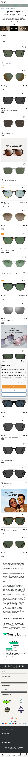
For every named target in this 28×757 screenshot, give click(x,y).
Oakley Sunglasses (15, 623)
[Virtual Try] (23, 47)
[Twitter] (8, 666)
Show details (21, 382)
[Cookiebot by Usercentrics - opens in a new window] (21, 361)
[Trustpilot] (7, 703)
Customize (13, 390)
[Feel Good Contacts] (3, 2)
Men (14, 24)
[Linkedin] (17, 666)
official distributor (18, 607)
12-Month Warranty (14, 5)
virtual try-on (14, 603)
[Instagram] (11, 666)
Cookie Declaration (15, 749)
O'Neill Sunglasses (15, 625)
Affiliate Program (23, 749)
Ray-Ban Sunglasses (11, 622)
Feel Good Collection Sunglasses (14, 624)
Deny (14, 394)
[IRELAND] (16, 718)
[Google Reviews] (21, 704)
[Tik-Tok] (22, 666)
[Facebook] (5, 666)
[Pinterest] (19, 666)
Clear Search (11, 38)
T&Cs (3, 749)
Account (8, 755)
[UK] (12, 718)
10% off (8, 612)
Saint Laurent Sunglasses (17, 627)
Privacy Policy (7, 749)
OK (14, 386)
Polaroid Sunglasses (15, 627)
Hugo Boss (4, 38)
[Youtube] (14, 666)
